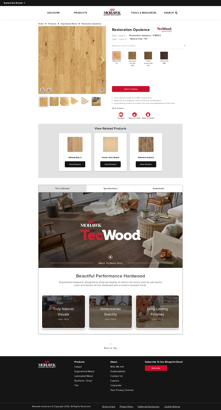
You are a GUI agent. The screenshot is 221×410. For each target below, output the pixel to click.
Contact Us (116, 376)
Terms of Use (108, 406)
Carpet (78, 367)
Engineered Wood (84, 371)
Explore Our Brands (13, 3)
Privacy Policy (126, 406)
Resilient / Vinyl (83, 381)
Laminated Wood (83, 376)
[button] (102, 60)
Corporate (115, 385)
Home (41, 23)
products (52, 23)
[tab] (62, 188)
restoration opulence (91, 23)
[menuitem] (13, 3)
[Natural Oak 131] (116, 55)
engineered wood (69, 23)
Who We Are (117, 367)
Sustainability (117, 371)
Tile (76, 385)
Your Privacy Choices (122, 390)
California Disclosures (148, 406)
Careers (114, 381)
